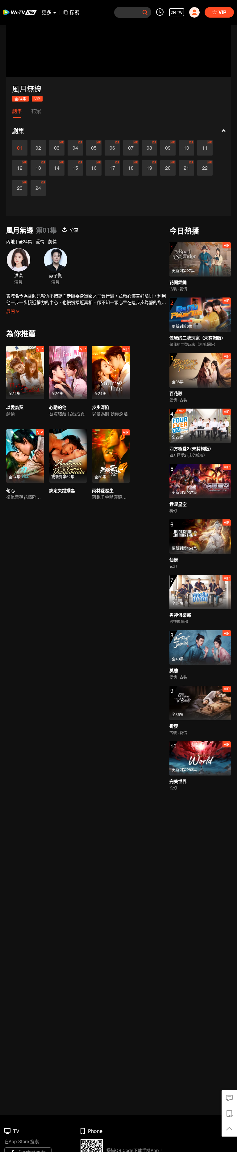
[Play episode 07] (131, 148)
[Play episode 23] (19, 188)
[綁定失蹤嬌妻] (68, 456)
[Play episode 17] (112, 168)
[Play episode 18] (131, 168)
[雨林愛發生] (111, 456)
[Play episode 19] (149, 168)
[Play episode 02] (38, 148)
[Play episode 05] (94, 148)
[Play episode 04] (75, 148)
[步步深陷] (111, 372)
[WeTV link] (20, 12)
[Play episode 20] (168, 168)
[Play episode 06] (112, 148)
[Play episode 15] (75, 168)
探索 (74, 12)
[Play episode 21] (186, 168)
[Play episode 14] (56, 168)
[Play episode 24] (38, 188)
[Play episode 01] (19, 148)
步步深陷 (100, 407)
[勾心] (25, 456)
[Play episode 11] (205, 148)
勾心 (10, 490)
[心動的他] (68, 372)
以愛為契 (14, 407)
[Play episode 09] (168, 148)
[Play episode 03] (56, 148)
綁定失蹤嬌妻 (62, 490)
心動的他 (57, 407)
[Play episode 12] (19, 168)
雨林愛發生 (103, 490)
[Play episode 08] (149, 148)
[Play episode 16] (94, 168)
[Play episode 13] (38, 168)
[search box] (145, 12)
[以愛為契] (25, 372)
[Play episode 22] (205, 168)
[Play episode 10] (186, 148)
